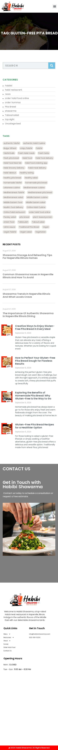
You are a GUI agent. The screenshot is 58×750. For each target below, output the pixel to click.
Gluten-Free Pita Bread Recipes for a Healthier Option (34, 426)
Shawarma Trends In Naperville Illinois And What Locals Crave (26, 295)
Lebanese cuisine (12, 187)
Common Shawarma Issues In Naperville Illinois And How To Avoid (28, 276)
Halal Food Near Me (12, 163)
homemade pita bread (36, 182)
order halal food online (17, 98)
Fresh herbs (43, 153)
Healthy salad (31, 177)
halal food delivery (44, 158)
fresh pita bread (11, 158)
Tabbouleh (23, 222)
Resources (7, 637)
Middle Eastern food (13, 202)
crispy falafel (26, 148)
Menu (6, 634)
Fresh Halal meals (26, 153)
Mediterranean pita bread (40, 192)
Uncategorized (13, 123)
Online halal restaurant (14, 212)
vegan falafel (10, 232)
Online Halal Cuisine (36, 207)
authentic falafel (12, 143)
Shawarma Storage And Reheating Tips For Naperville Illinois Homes (27, 256)
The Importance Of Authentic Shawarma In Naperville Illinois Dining (28, 315)
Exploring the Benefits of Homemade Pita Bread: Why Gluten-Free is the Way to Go (33, 395)
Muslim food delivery (13, 207)
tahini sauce (9, 227)
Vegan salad (26, 232)
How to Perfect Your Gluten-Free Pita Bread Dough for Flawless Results (35, 360)
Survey (6, 644)
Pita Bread (10, 106)
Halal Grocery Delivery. (14, 167)
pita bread (24, 217)
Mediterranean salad (13, 197)
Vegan (46, 227)
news (8, 94)
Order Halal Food (9, 647)
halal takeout (10, 172)
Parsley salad (10, 217)
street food (9, 222)
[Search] (51, 65)
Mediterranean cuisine (34, 187)
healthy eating (27, 172)
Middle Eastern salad (35, 202)
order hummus (13, 102)
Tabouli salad (12, 115)
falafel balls (9, 153)
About (6, 641)
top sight (9, 119)
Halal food (27, 158)
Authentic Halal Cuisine (34, 143)
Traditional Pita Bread (29, 227)
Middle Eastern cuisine (37, 197)
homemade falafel (13, 182)
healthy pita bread (12, 177)
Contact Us (8, 651)
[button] (54, 6)
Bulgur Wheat (10, 148)
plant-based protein (42, 217)
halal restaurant (13, 89)
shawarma (10, 110)
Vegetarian (40, 232)
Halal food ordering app (36, 163)
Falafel (8, 85)
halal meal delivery (37, 167)
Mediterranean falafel (14, 192)
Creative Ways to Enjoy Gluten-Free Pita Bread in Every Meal (34, 327)
